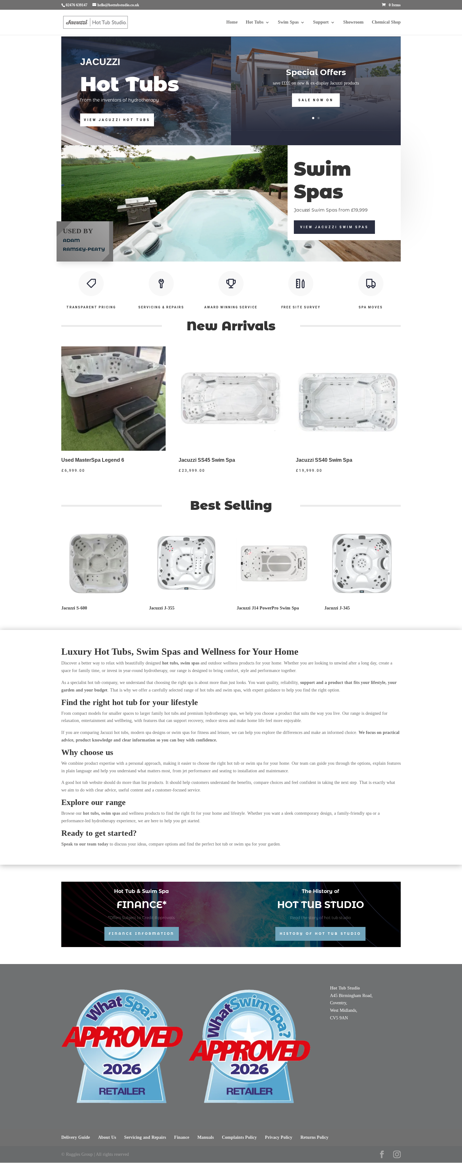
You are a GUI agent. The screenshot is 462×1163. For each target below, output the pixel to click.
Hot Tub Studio (345, 988)
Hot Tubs (254, 22)
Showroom (353, 22)
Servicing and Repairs (145, 1137)
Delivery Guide (75, 1137)
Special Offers (316, 72)
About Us (107, 1137)
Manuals (205, 1137)
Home (232, 22)
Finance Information (141, 934)
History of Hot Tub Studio (320, 934)
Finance (181, 1137)
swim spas (110, 813)
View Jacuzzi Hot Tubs (117, 120)
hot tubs (91, 813)
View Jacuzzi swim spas (334, 227)
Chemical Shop (386, 22)
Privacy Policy (278, 1137)
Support (321, 22)
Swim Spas (288, 22)
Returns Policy (314, 1137)
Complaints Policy (239, 1137)
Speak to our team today (84, 844)
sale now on (315, 100)
